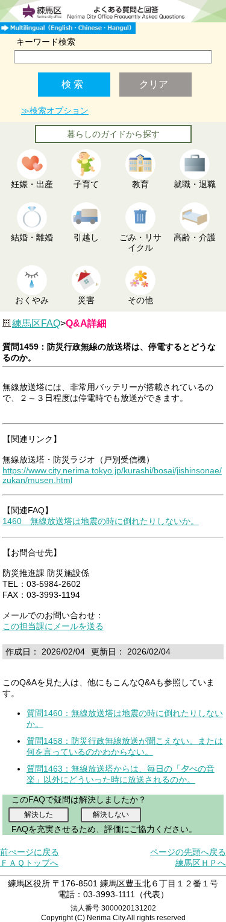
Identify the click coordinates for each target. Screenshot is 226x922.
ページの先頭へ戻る (188, 852)
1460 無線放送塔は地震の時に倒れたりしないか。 (100, 521)
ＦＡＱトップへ (29, 863)
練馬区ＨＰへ (200, 863)
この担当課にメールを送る (53, 626)
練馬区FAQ (36, 323)
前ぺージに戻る (29, 852)
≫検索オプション (55, 110)
